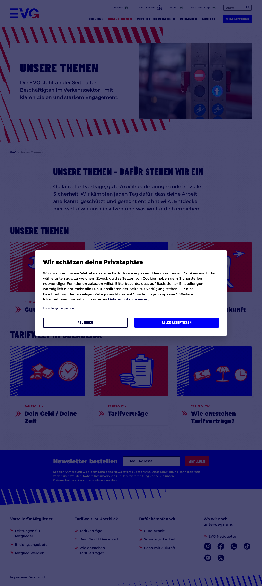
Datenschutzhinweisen (128, 299)
